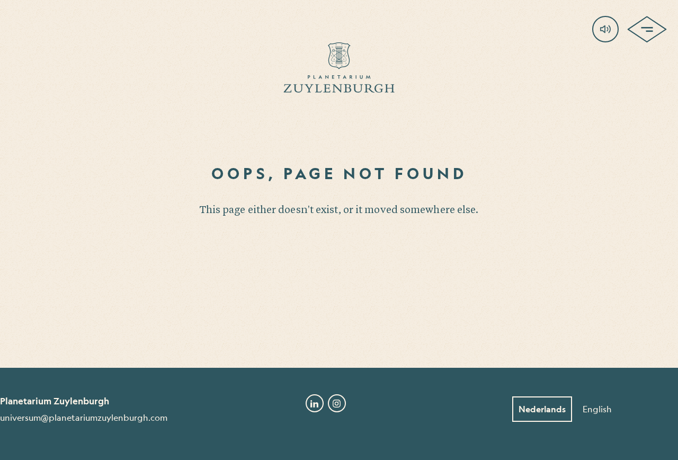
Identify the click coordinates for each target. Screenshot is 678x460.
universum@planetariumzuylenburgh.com (83, 417)
